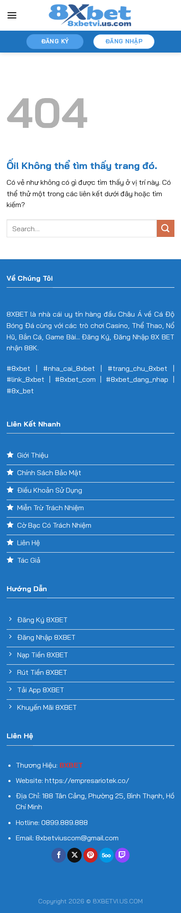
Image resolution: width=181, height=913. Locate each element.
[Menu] (12, 15)
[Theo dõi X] (74, 855)
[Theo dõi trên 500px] (106, 855)
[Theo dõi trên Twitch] (122, 855)
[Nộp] (165, 228)
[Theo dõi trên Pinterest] (90, 855)
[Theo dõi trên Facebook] (58, 855)
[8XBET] (90, 15)
